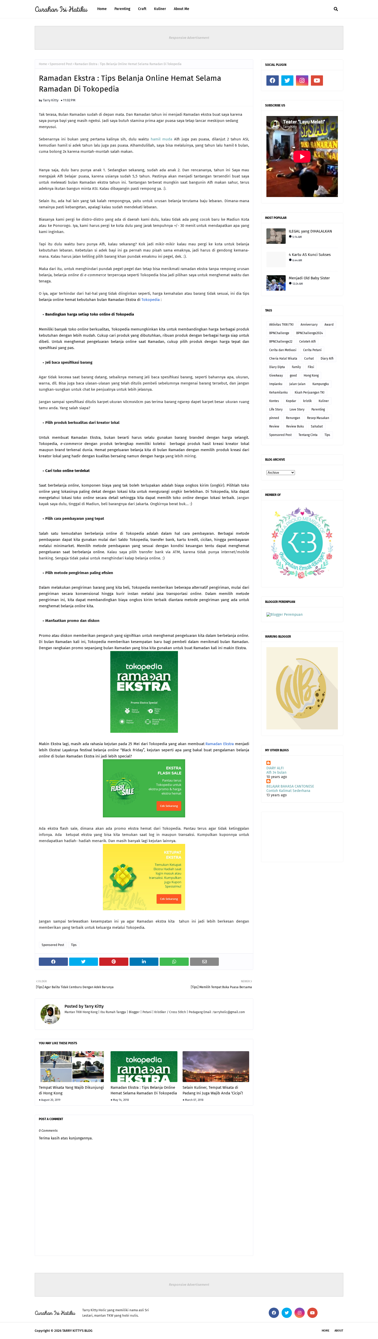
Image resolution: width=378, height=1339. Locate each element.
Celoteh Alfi (307, 341)
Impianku (275, 384)
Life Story (276, 409)
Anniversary (309, 324)
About (339, 1330)
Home (43, 64)
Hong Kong (311, 375)
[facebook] (272, 80)
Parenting (318, 409)
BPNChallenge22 (280, 341)
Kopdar (291, 401)
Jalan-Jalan (297, 384)
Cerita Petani (312, 350)
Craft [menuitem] (142, 9)
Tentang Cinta (308, 435)
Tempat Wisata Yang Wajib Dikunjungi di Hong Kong (71, 1090)
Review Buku (295, 426)
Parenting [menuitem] (122, 9)
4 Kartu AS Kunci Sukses (310, 254)
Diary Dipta (277, 367)
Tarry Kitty (50, 100)
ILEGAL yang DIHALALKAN (310, 231)
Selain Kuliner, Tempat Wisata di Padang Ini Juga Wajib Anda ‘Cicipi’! (213, 1090)
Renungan (293, 418)
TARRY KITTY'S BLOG (77, 1331)
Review (274, 426)
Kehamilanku (278, 392)
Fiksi (311, 367)
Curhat (309, 358)
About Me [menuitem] (181, 9)
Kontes (274, 401)
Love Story (297, 409)
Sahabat (317, 426)
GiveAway (276, 375)
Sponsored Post (61, 64)
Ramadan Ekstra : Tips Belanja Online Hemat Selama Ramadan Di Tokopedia (144, 1090)
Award (329, 324)
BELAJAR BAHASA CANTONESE (290, 786)
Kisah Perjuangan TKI (310, 392)
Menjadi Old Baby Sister (309, 278)
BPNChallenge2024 (309, 333)
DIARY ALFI (275, 768)
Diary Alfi (327, 358)
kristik (307, 401)
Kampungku (320, 384)
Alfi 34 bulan (276, 772)
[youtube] (317, 80)
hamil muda (161, 139)
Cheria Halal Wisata (283, 358)
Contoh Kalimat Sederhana (288, 791)
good (293, 375)
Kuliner (324, 401)
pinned (274, 418)
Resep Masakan (318, 418)
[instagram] (302, 80)
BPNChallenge (279, 333)
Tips (74, 945)
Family (296, 367)
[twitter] (287, 80)
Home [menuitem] (102, 9)
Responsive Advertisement (189, 38)
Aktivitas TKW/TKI (281, 324)
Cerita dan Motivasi (282, 350)
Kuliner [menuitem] (160, 9)
